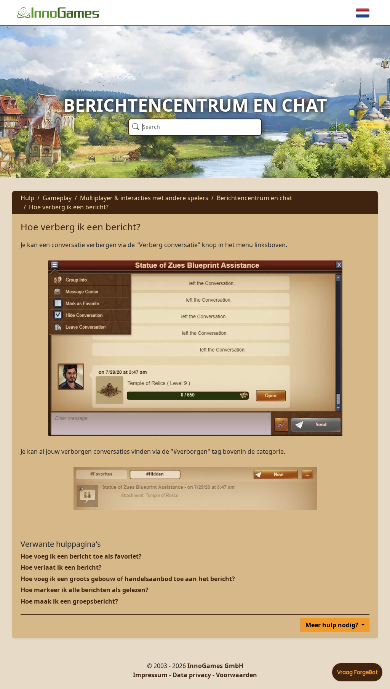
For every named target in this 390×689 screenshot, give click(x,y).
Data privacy (192, 675)
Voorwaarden (236, 675)
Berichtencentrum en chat (254, 198)
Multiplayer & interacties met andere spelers (144, 198)
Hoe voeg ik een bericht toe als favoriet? (81, 556)
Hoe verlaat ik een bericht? (61, 567)
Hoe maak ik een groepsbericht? (69, 601)
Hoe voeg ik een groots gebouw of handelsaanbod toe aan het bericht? (128, 579)
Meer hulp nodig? (332, 625)
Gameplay (57, 198)
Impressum (150, 675)
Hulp (27, 198)
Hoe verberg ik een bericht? (69, 207)
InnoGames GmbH (215, 666)
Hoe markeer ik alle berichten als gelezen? (85, 590)
